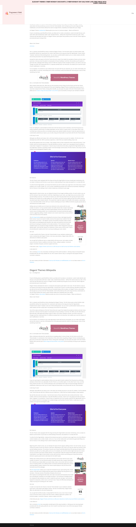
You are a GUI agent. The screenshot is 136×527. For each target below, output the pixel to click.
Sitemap (32, 525)
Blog (133, 13)
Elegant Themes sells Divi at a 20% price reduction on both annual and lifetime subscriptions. (62, 499)
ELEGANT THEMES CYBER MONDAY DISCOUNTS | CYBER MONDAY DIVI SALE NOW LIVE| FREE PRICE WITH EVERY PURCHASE (69, 2)
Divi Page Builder (36, 217)
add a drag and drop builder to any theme (54, 341)
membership (42, 30)
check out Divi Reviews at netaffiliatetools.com (60, 260)
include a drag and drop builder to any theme (47, 90)
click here (32, 46)
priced (38, 251)
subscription (42, 294)
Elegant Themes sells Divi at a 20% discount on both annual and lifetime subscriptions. (59, 246)
